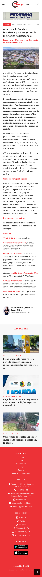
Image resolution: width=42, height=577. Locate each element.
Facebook (22, 518)
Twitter (22, 521)
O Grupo (21, 467)
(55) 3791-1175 (22, 490)
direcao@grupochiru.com (22, 507)
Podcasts (21, 460)
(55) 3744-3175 (22, 500)
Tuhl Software (27, 570)
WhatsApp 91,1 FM (22, 528)
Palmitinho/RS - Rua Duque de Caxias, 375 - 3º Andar (22, 485)
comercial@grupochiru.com (22, 503)
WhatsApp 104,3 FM (22, 532)
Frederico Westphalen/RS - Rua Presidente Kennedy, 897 (22, 495)
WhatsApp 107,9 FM (22, 535)
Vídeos (21, 457)
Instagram (22, 525)
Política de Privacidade (21, 473)
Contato (21, 470)
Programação (21, 464)
